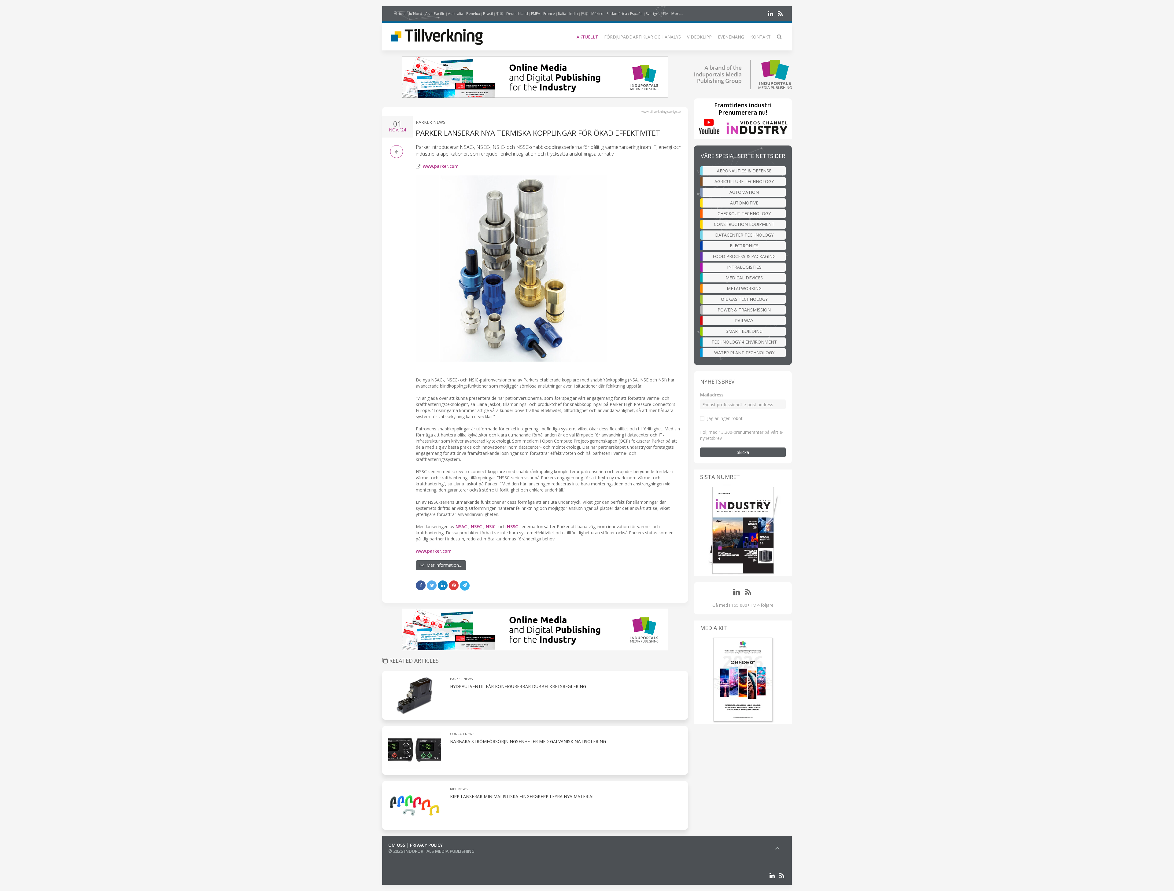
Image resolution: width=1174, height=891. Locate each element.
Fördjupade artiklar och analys (642, 37)
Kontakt (760, 37)
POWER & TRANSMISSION (744, 310)
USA (664, 13)
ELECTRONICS (744, 246)
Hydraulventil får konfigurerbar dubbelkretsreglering (518, 686)
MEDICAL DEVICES (744, 278)
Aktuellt (587, 37)
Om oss (396, 845)
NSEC (476, 526)
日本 (584, 13)
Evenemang (731, 37)
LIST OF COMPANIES (409, 857)
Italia (562, 13)
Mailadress (711, 395)
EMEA (535, 13)
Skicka (743, 452)
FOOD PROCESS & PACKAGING (744, 256)
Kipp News (458, 788)
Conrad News (462, 733)
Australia (455, 13)
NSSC (512, 526)
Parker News (430, 122)
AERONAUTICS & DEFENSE (744, 171)
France (549, 13)
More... (677, 13)
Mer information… (443, 565)
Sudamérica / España (625, 13)
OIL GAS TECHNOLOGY (744, 299)
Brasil (488, 13)
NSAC (461, 526)
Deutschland (517, 13)
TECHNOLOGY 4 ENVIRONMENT (744, 342)
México (597, 13)
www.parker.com (441, 166)
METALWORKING (744, 288)
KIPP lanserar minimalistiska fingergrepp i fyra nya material (522, 796)
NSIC (491, 526)
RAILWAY (744, 320)
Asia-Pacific (435, 13)
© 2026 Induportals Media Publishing (431, 851)
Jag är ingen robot (725, 418)
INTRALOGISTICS (744, 267)
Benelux (473, 13)
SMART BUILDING (744, 331)
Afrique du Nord (408, 13)
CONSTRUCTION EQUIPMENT (744, 224)
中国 (499, 13)
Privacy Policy (426, 845)
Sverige (652, 13)
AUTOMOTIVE (744, 203)
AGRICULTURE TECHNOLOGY (744, 181)
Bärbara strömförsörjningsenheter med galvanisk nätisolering (528, 741)
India (573, 13)
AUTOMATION (744, 192)
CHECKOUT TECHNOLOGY (744, 213)
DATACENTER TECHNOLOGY (744, 235)
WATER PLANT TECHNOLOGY (744, 352)
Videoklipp (699, 37)
